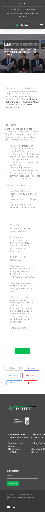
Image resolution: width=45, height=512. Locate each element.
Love (15, 368)
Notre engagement (20, 497)
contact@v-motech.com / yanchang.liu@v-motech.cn (24, 15)
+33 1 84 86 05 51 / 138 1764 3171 (24, 9)
